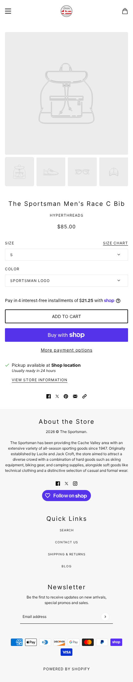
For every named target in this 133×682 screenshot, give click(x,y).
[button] (84, 396)
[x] (66, 483)
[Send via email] (75, 396)
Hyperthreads (67, 215)
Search (67, 530)
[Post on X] (57, 396)
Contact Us (66, 542)
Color (12, 269)
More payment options (66, 350)
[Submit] (105, 616)
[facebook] (57, 483)
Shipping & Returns (66, 554)
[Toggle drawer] (8, 11)
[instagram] (75, 483)
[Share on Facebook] (48, 396)
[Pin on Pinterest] (66, 396)
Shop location (66, 365)
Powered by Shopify (66, 669)
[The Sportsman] (66, 11)
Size (66, 243)
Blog (66, 566)
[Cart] (125, 11)
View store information (39, 380)
